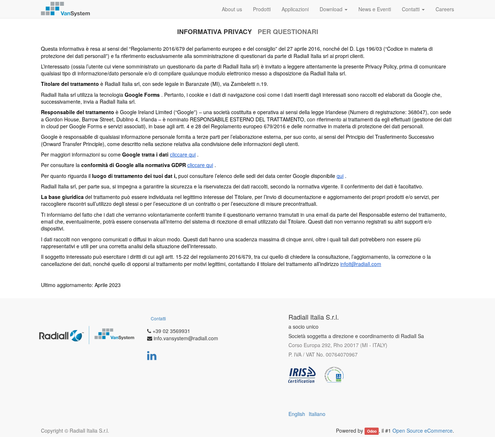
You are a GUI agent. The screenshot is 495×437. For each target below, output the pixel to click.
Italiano (317, 413)
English (296, 413)
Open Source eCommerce (422, 430)
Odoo (372, 431)
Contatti (158, 318)
